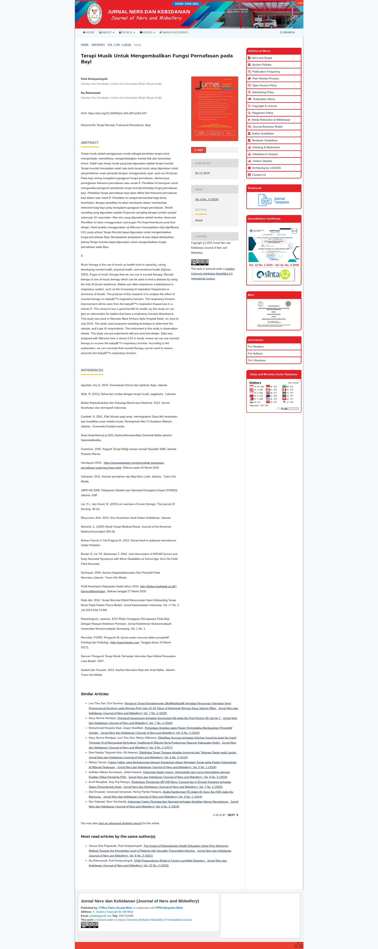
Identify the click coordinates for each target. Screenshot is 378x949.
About (107, 32)
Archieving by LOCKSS (266, 167)
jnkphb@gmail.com (100, 916)
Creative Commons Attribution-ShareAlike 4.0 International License (213, 273)
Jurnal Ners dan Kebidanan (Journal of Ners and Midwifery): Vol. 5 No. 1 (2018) (166, 767)
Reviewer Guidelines (265, 140)
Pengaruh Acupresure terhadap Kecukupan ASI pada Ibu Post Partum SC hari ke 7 (169, 718)
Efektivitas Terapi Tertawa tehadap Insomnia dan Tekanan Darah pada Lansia (188, 752)
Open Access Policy (264, 85)
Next (231, 815)
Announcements (175, 32)
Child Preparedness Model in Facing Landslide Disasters (170, 860)
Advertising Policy (263, 92)
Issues (147, 32)
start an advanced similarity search (120, 823)
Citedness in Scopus (265, 154)
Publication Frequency (266, 71)
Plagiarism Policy (262, 112)
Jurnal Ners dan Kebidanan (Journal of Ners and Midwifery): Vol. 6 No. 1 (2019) (150, 732)
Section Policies (261, 64)
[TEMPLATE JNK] (274, 205)
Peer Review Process (265, 78)
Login (300, 2)
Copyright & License (264, 106)
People (127, 32)
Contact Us (259, 174)
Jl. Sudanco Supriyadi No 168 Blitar (113, 911)
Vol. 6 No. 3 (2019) (119, 44)
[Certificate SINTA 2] (273, 261)
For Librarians (257, 360)
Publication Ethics (264, 99)
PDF (200, 150)
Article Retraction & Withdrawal (271, 119)
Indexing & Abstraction (266, 147)
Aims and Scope (262, 57)
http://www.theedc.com (125, 642)
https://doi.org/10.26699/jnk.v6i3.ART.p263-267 (117, 113)
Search (289, 32)
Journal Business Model (267, 126)
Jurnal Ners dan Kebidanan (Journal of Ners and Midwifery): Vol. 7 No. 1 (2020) (173, 786)
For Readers (256, 346)
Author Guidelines (263, 133)
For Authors (255, 353)
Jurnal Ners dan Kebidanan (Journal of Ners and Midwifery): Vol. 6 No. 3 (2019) (138, 757)
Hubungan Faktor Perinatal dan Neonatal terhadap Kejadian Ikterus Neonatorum (178, 801)
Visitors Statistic (262, 161)
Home (89, 32)
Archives (98, 44)
